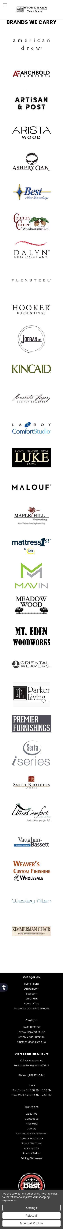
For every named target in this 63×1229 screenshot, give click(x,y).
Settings (31, 1208)
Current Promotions (31, 1138)
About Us (31, 1113)
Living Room (31, 983)
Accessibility (31, 1148)
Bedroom (31, 993)
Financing (31, 1123)
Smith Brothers (31, 1027)
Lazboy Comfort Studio (31, 1032)
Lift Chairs (31, 998)
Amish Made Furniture (31, 1037)
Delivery (31, 1128)
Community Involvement (31, 1133)
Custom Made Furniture (31, 1042)
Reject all (31, 1216)
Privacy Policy (31, 1153)
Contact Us (31, 1118)
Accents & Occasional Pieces (31, 1008)
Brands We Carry (32, 1143)
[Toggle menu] (5, 5)
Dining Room (31, 988)
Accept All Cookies (32, 1223)
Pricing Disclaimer (31, 1158)
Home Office (31, 1003)
